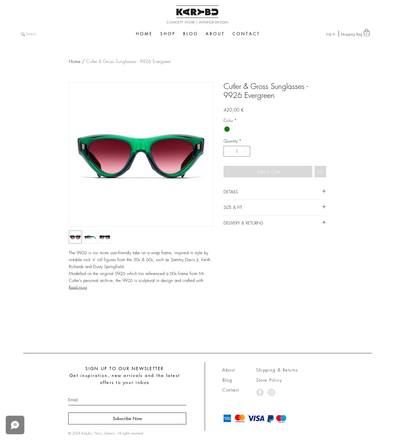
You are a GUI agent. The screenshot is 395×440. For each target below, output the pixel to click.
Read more (78, 287)
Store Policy (269, 380)
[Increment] (245, 151)
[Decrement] (228, 151)
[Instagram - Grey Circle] (271, 392)
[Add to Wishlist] (320, 171)
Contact (230, 390)
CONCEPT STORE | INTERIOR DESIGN (197, 22)
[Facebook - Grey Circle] (260, 392)
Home (74, 61)
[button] (367, 32)
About (228, 370)
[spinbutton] (237, 151)
